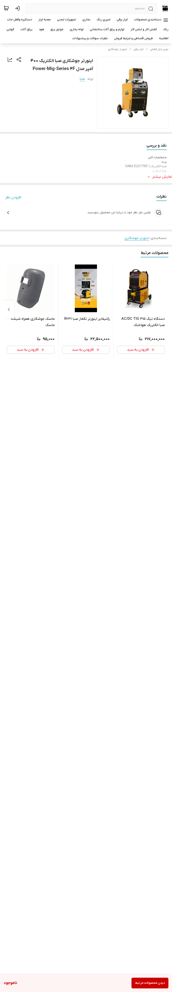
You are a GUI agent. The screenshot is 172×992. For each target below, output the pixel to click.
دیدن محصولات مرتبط (150, 983)
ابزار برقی (138, 49)
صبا (82, 79)
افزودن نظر (13, 197)
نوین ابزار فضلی (159, 49)
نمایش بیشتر (162, 177)
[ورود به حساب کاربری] (18, 8)
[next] (8, 309)
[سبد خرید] (6, 8)
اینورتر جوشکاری (117, 49)
